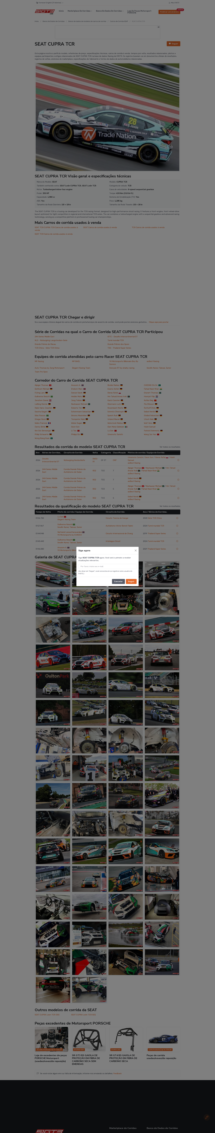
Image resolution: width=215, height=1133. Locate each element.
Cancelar (118, 581)
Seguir (131, 581)
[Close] (136, 550)
